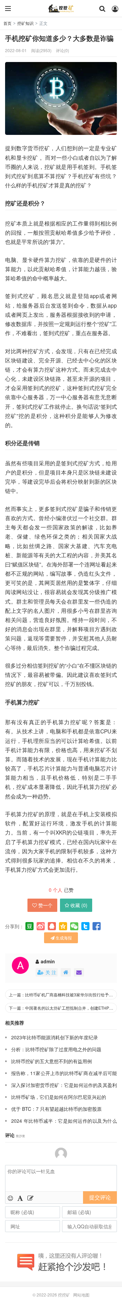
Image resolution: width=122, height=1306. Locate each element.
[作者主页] (66, 972)
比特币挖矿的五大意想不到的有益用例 (51, 1061)
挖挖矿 (61, 8)
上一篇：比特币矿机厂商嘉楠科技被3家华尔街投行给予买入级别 (63, 994)
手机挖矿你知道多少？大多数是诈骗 (59, 38)
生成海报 (63, 937)
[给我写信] (79, 972)
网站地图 (81, 1294)
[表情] (10, 1197)
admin (48, 961)
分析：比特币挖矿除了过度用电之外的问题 (56, 1049)
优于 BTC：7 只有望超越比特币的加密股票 (56, 1108)
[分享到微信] (74, 926)
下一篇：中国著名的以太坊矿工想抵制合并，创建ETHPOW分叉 (63, 1008)
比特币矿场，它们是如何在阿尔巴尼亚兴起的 (58, 1096)
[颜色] (20, 1197)
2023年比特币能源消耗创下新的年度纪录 (54, 1037)
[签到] (30, 1197)
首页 (7, 23)
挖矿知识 (25, 23)
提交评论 (100, 1197)
